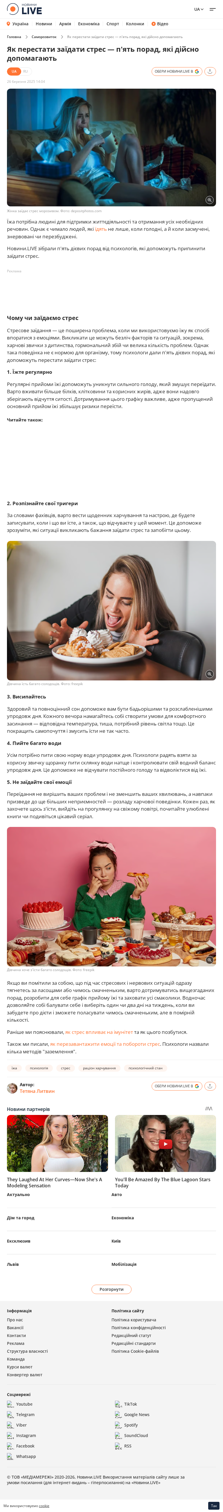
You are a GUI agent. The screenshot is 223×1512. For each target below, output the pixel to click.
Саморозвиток (44, 36)
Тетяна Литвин (37, 1091)
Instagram (26, 1435)
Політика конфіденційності (139, 1327)
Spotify (131, 1425)
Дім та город (20, 1217)
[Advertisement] (112, 289)
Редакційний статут (131, 1335)
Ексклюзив (18, 1241)
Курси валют (20, 1367)
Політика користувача (134, 1319)
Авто (117, 1194)
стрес (65, 1068)
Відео (162, 24)
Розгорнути (112, 1289)
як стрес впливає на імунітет (99, 1032)
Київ (116, 1241)
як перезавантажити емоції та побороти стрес (105, 1044)
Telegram (25, 1414)
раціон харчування (99, 1068)
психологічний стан (146, 1068)
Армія (65, 24)
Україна (20, 23)
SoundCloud (136, 1435)
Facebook (25, 1446)
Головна (14, 36)
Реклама (15, 1343)
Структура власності (27, 1351)
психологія (39, 1068)
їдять (101, 229)
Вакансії (15, 1327)
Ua (197, 9)
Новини (44, 24)
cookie (44, 1505)
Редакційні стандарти (134, 1343)
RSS (128, 1446)
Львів (13, 1264)
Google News (137, 1414)
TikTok (130, 1404)
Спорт (113, 24)
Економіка (89, 24)
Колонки (135, 24)
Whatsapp (26, 1456)
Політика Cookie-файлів (135, 1351)
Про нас (15, 1319)
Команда (16, 1359)
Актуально (18, 1194)
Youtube (24, 1404)
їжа (14, 1068)
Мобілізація (124, 1264)
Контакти (16, 1335)
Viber (21, 1425)
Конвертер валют (24, 1374)
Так (214, 1505)
